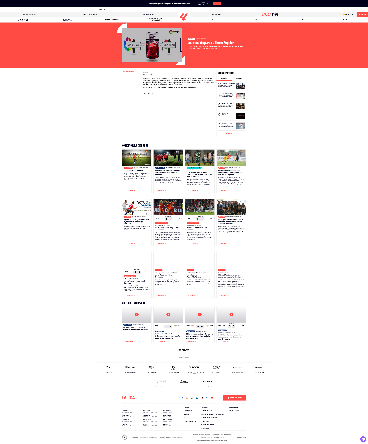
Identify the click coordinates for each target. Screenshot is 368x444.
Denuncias (135, 437)
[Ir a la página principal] (184, 21)
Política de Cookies (219, 437)
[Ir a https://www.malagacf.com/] (185, 9)
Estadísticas (301, 19)
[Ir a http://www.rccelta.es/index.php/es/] (136, 9)
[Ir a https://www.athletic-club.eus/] (112, 9)
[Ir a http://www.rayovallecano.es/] (202, 9)
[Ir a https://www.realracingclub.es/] (194, 9)
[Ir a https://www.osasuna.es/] (128, 9)
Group (217, 14)
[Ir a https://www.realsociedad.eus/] (243, 9)
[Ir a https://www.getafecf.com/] (169, 9)
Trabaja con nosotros (164, 437)
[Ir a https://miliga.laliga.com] (362, 14)
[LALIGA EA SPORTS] (23, 20)
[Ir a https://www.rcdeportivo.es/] (210, 9)
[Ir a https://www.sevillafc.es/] (251, 9)
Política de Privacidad (206, 437)
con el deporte (90, 14)
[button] (23, 19)
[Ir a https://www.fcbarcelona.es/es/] (161, 9)
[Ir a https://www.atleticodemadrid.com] (120, 9)
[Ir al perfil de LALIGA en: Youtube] (212, 398)
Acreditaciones (153, 437)
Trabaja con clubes (177, 437)
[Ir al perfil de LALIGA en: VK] (207, 398)
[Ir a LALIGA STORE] (270, 14)
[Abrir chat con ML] (363, 439)
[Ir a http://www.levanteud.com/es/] (177, 9)
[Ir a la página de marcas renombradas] (124, 437)
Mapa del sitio (143, 437)
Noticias (257, 19)
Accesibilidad (215, 434)
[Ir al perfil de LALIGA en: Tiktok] (202, 398)
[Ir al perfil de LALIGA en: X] (192, 398)
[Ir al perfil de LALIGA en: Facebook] (182, 398)
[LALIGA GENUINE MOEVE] (156, 20)
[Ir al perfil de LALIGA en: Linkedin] (197, 398)
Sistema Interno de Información (201, 434)
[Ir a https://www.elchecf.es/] (153, 9)
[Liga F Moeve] (112, 20)
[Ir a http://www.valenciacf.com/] (259, 9)
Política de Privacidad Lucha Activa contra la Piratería (212, 440)
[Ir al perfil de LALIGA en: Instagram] (187, 398)
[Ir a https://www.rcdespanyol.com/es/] (218, 9)
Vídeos (213, 19)
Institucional (29, 14)
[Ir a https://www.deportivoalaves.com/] (144, 9)
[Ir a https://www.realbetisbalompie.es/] (227, 9)
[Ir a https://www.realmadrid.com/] (235, 9)
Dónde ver (148, 14)
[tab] (224, 78)
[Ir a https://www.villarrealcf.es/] (268, 9)
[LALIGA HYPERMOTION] (68, 19)
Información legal (226, 434)
